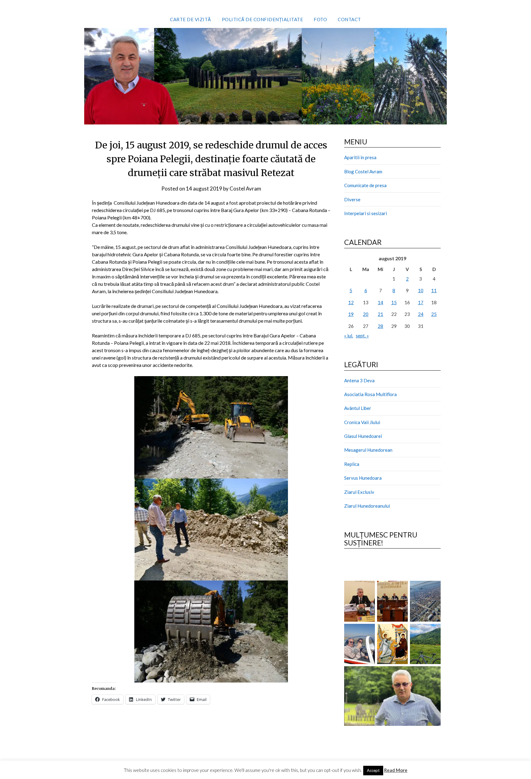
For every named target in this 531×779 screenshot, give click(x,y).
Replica (351, 464)
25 (434, 314)
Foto (320, 19)
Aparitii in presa (360, 157)
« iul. (348, 335)
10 (420, 290)
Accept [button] (373, 770)
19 (351, 314)
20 (365, 314)
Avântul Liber (357, 408)
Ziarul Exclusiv (359, 492)
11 (434, 290)
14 (380, 302)
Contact (349, 19)
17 (420, 302)
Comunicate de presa (365, 185)
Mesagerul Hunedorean (368, 450)
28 (380, 326)
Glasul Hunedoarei (363, 436)
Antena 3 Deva (359, 380)
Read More (395, 770)
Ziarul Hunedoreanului (367, 506)
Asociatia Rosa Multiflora (370, 394)
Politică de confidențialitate (262, 19)
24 (420, 314)
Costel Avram (245, 188)
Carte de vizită (190, 19)
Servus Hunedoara (363, 478)
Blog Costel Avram (363, 171)
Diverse (352, 199)
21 (380, 314)
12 (351, 302)
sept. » (362, 335)
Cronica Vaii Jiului (362, 422)
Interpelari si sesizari (365, 213)
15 (394, 302)
